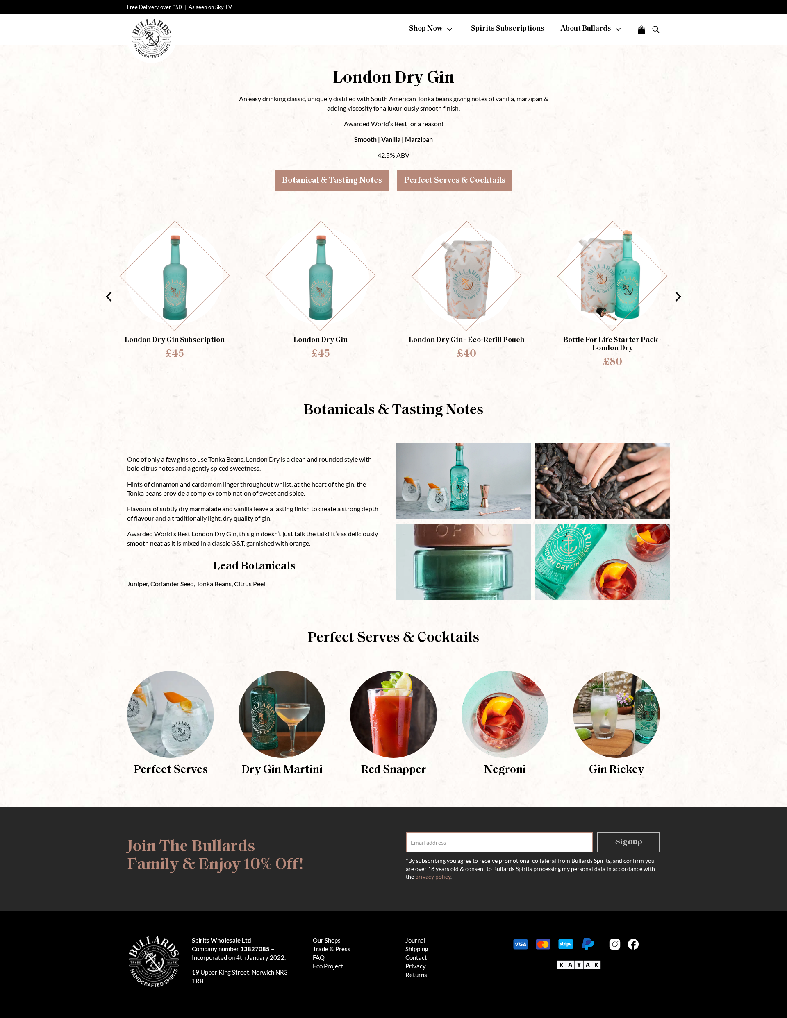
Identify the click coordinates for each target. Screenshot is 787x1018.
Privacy (415, 966)
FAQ (319, 957)
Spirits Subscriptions (507, 29)
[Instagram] (615, 944)
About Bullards (586, 29)
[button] (678, 296)
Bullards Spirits (151, 38)
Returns (416, 974)
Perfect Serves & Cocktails (454, 181)
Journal (415, 940)
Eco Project (328, 966)
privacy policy (432, 876)
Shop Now (426, 29)
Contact (416, 957)
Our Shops (327, 940)
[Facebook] (633, 944)
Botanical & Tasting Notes (332, 181)
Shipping (416, 948)
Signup (628, 842)
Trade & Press (331, 948)
